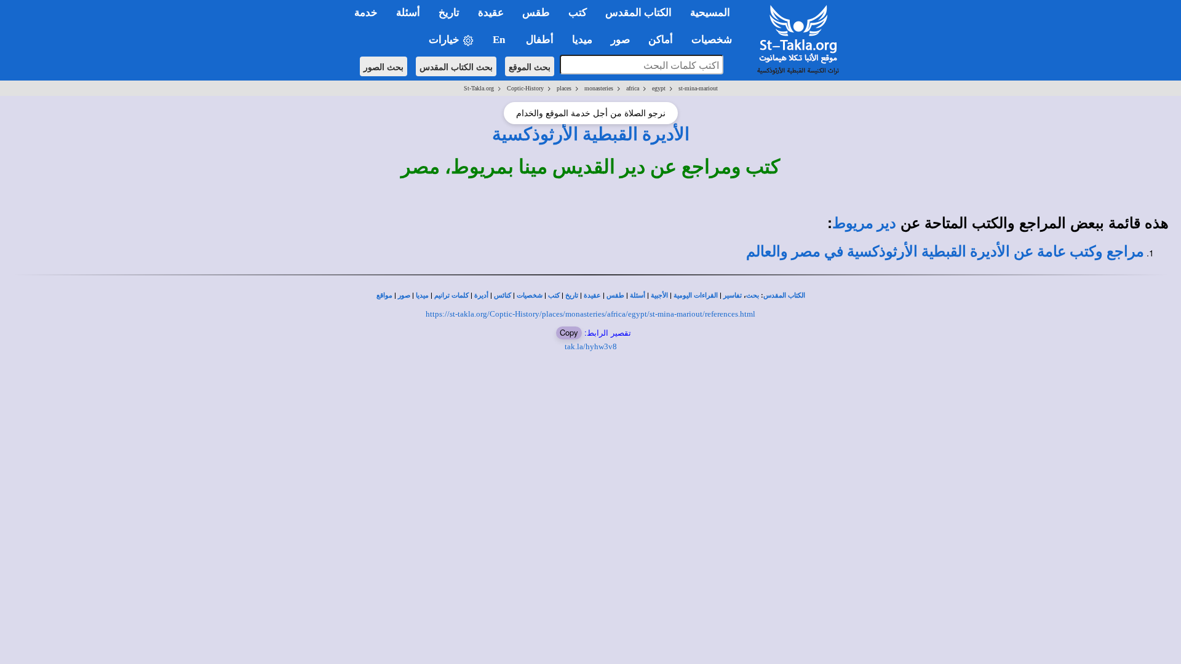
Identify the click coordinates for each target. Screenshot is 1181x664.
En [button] (500, 39)
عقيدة (592, 295)
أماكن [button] (660, 39)
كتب (554, 295)
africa (632, 88)
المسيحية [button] (710, 12)
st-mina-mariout (698, 88)
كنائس (502, 295)
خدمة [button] (366, 12)
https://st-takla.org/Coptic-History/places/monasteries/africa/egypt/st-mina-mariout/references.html (590, 313)
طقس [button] (536, 12)
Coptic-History (525, 88)
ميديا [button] (582, 39)
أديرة (481, 295)
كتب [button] (577, 12)
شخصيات (530, 295)
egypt (659, 88)
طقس (615, 295)
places (564, 88)
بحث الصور (384, 66)
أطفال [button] (540, 39)
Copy (569, 332)
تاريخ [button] (449, 12)
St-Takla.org (479, 88)
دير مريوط (864, 223)
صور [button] (620, 39)
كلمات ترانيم (451, 295)
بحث (752, 295)
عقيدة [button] (491, 12)
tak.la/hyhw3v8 (591, 346)
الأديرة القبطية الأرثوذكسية (591, 134)
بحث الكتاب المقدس (456, 66)
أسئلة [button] (408, 12)
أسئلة (637, 295)
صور (404, 295)
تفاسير (732, 295)
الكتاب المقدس (784, 295)
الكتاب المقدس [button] (638, 12)
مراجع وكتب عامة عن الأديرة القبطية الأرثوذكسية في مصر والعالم (945, 251)
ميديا (422, 295)
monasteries (598, 88)
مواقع (384, 295)
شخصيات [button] (715, 39)
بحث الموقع (530, 66)
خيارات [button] (445, 39)
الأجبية (659, 295)
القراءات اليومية (696, 295)
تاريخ (571, 295)
